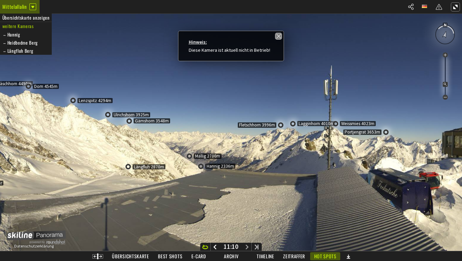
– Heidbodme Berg (20, 42)
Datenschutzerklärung (34, 246)
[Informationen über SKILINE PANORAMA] (34, 238)
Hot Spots (325, 256)
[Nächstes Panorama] (247, 247)
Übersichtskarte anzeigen (26, 17)
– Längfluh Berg (17, 50)
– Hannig (11, 34)
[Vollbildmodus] (455, 7)
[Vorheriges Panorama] (215, 247)
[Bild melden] (439, 7)
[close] (278, 36)
